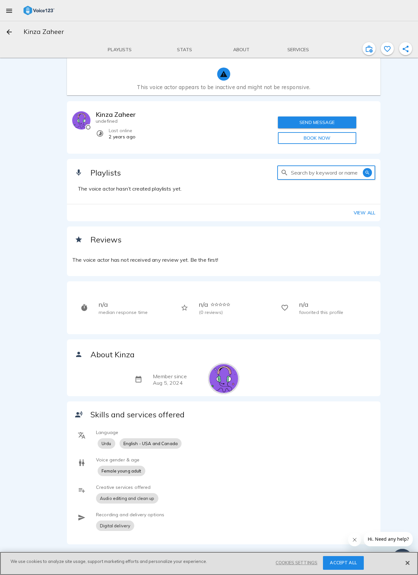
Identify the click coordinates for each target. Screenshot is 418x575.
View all (364, 213)
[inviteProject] (369, 48)
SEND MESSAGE (317, 122)
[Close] (407, 563)
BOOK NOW (317, 138)
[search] (284, 172)
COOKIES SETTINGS (296, 562)
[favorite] (387, 48)
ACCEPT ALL (343, 562)
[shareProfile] (405, 48)
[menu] (9, 10)
